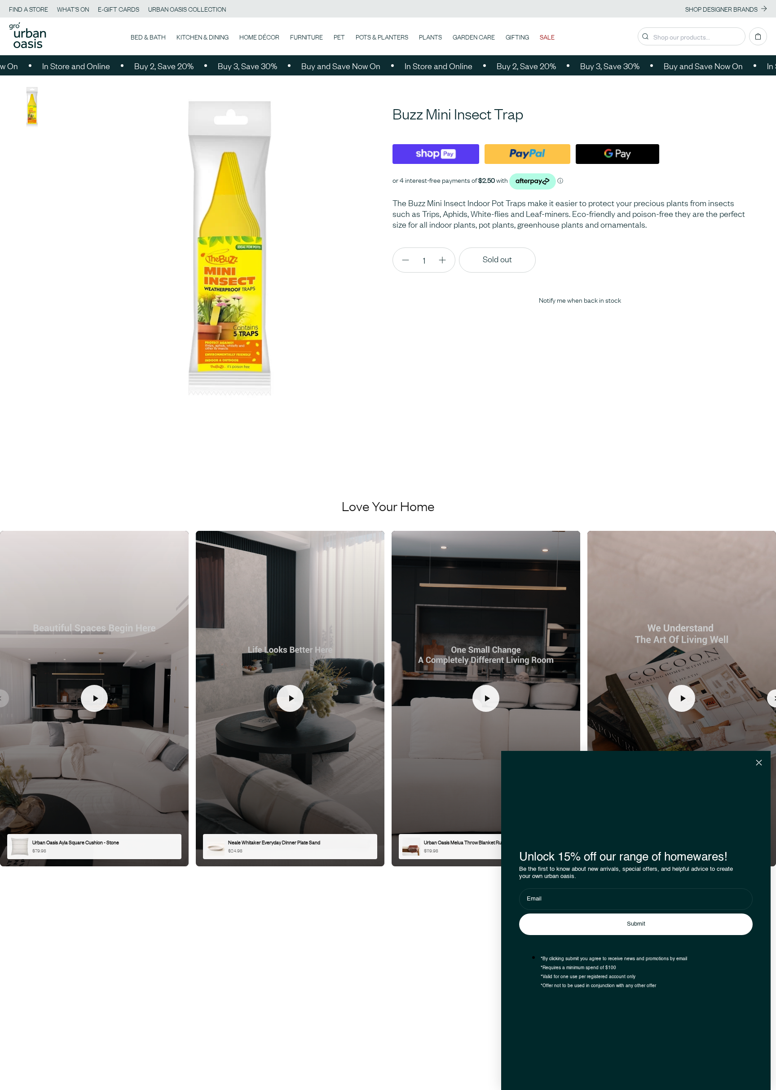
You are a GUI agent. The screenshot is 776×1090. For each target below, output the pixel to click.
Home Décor (259, 36)
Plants (430, 36)
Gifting (517, 36)
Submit (636, 924)
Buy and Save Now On (292, 65)
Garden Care (474, 36)
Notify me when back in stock (580, 299)
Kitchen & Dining (202, 36)
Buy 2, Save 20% (115, 65)
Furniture (306, 36)
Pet (339, 36)
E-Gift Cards (118, 8)
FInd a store (28, 8)
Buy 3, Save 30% (199, 65)
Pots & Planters (382, 36)
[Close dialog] (759, 762)
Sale (547, 36)
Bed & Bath (148, 36)
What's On (73, 8)
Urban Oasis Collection (187, 8)
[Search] (645, 36)
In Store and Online (390, 65)
